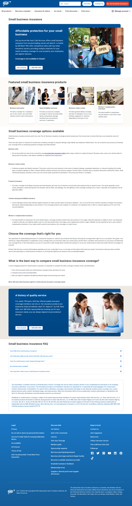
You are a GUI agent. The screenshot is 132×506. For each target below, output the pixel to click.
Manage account (121, 11)
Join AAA (87, 4)
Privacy (14, 429)
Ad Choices (15, 447)
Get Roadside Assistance (119, 4)
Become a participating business (63, 452)
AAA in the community (59, 433)
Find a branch (21, 68)
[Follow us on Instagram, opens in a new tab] (104, 453)
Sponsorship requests (59, 448)
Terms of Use (16, 451)
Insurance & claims (42, 11)
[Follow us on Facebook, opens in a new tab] (92, 453)
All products (6, 11)
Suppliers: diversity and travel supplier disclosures (65, 473)
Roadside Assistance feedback (62, 464)
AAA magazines (96, 433)
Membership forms (58, 468)
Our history (55, 429)
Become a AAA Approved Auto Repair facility (67, 456)
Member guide (56, 444)
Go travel (57, 11)
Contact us (99, 4)
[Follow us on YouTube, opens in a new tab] (109, 453)
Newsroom (94, 437)
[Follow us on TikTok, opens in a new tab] (92, 458)
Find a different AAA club (99, 444)
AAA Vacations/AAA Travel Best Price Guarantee (25, 456)
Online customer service (99, 441)
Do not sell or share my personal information (27, 433)
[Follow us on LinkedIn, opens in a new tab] (115, 453)
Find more (85, 11)
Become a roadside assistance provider (65, 460)
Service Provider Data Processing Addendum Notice (28, 438)
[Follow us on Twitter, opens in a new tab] (98, 453)
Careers (54, 437)
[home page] (7, 4)
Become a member (23, 11)
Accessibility (16, 443)
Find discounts (71, 11)
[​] (61, 4)
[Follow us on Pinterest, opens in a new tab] (121, 453)
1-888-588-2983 (36, 68)
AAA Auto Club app (58, 441)
